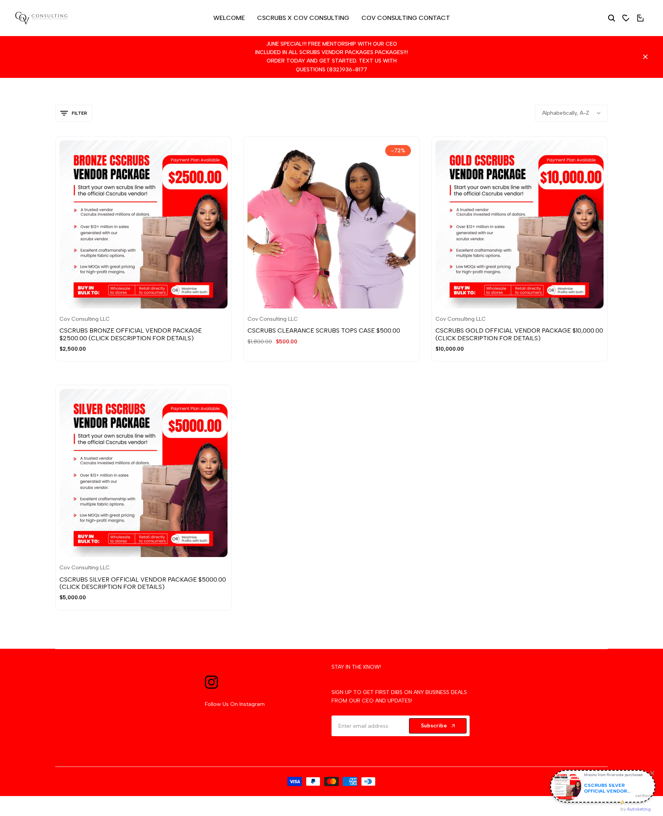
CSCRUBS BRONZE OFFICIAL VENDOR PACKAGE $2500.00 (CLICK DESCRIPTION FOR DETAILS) (130, 334)
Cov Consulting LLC (84, 319)
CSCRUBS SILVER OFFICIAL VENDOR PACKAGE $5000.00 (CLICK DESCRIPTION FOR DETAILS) (142, 583)
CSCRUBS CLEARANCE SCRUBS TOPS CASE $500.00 (323, 330)
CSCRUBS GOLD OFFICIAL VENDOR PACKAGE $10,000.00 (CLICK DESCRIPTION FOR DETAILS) (519, 334)
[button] (133, 293)
